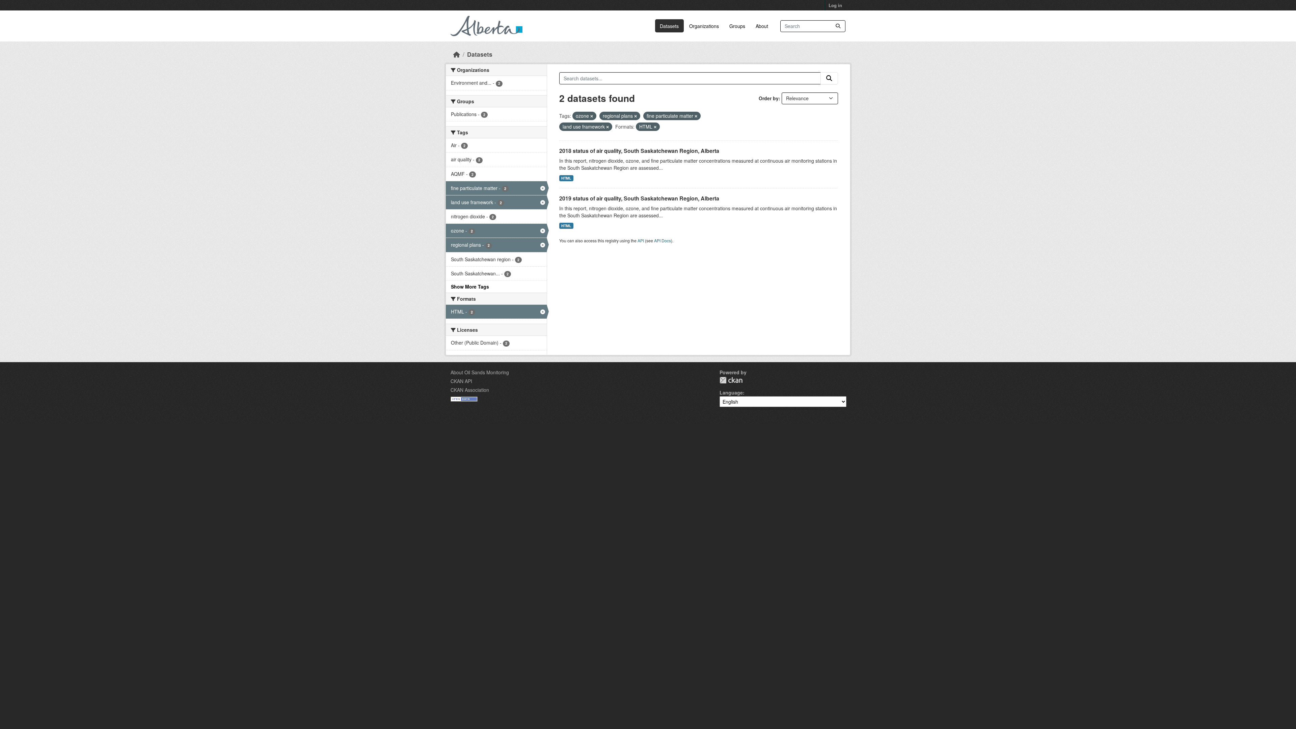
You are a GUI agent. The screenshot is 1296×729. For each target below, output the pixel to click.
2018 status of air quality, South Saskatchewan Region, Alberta (639, 151)
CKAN (731, 380)
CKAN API (461, 381)
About (762, 26)
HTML (566, 178)
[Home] (456, 54)
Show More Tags (470, 286)
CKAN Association (470, 389)
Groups (737, 26)
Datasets (669, 26)
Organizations (704, 26)
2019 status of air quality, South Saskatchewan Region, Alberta (639, 198)
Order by (769, 98)
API (641, 240)
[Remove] (591, 116)
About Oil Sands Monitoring (480, 372)
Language (731, 392)
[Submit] (838, 26)
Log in (835, 5)
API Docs (662, 240)
